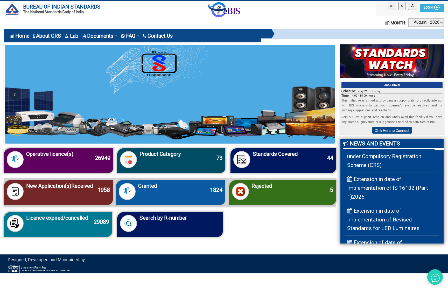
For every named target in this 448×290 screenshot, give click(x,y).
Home (22, 36)
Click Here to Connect (392, 131)
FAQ (131, 36)
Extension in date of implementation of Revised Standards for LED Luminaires (383, 214)
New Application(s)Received (59, 186)
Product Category (160, 154)
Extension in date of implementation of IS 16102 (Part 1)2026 (387, 182)
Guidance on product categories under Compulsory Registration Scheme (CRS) (388, 151)
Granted (147, 186)
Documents (101, 36)
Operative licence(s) (49, 154)
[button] (14, 94)
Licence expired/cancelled (57, 218)
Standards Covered (275, 154)
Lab (74, 36)
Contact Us (160, 36)
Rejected (261, 186)
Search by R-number (163, 218)
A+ (392, 6)
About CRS (48, 36)
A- (402, 6)
